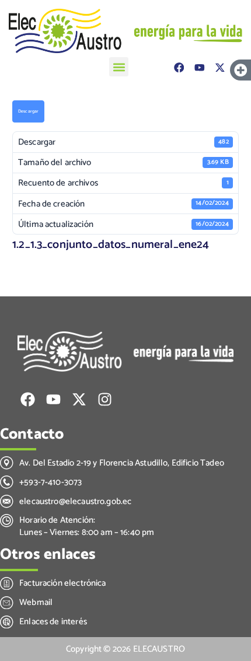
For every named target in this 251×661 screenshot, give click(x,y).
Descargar (28, 111)
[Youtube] (199, 68)
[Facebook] (179, 68)
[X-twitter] (220, 68)
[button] (118, 66)
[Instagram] (105, 399)
